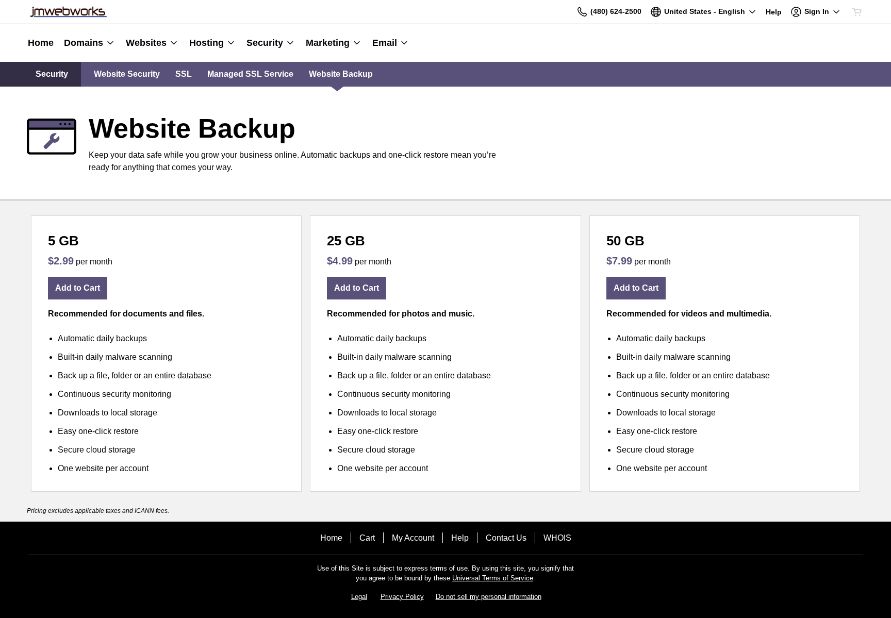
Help (460, 537)
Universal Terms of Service (492, 578)
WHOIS (557, 537)
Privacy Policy (402, 596)
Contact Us (506, 537)
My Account (413, 537)
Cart (367, 537)
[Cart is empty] (857, 12)
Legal (359, 596)
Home (331, 537)
